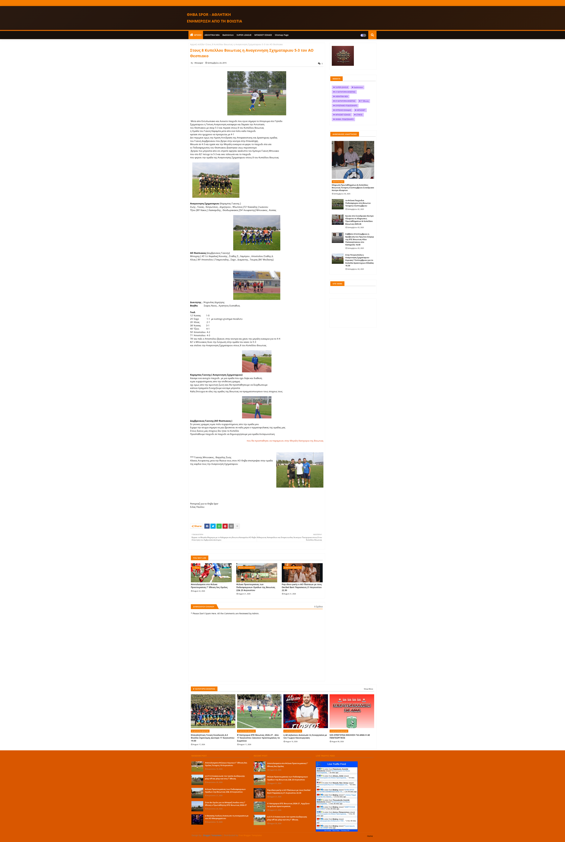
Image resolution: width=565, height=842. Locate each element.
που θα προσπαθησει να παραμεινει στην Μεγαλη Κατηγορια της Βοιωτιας (285, 440)
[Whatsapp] (219, 526)
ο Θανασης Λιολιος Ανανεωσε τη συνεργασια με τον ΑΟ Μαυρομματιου (227, 817)
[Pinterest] (225, 526)
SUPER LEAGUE (244, 35)
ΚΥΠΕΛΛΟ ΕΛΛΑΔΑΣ (343, 110)
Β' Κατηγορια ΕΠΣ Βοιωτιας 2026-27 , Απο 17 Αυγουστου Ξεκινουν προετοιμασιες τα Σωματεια (258, 738)
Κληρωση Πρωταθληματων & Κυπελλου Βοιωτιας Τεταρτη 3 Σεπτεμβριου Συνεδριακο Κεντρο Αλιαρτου (353, 188)
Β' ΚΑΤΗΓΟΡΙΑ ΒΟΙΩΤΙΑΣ (345, 101)
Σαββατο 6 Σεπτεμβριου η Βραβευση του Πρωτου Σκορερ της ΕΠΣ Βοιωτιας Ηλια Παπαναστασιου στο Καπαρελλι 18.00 (359, 239)
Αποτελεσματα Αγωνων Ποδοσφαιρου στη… (333, 785)
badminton (228, 35)
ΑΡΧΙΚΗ (198, 35)
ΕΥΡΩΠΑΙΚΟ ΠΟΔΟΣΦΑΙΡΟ (346, 105)
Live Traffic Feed (337, 764)
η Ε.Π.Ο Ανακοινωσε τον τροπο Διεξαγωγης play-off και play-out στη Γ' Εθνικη (225, 777)
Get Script (327, 830)
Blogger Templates (212, 835)
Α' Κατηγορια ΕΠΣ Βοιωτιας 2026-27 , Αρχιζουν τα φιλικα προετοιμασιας (288, 805)
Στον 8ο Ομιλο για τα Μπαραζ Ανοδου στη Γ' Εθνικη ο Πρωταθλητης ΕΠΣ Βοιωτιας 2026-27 (226, 803)
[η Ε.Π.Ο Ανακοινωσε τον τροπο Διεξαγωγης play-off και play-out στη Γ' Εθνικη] (197, 780)
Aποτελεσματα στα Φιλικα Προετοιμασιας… (332, 778)
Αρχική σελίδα (197, 44)
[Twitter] (213, 526)
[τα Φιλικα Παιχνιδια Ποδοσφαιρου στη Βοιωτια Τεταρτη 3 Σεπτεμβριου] (338, 204)
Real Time (336, 830)
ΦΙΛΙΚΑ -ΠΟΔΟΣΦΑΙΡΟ (344, 119)
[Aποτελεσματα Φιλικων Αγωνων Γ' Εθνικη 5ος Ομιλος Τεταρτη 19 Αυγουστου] (197, 766)
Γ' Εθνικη (365, 101)
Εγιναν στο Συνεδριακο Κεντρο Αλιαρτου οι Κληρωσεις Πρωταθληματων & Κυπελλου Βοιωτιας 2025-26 (359, 220)
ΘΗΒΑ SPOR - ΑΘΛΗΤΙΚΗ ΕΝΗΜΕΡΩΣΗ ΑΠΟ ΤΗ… (336, 790)
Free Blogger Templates (250, 835)
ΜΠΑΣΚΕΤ (361, 110)
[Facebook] (207, 526)
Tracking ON (345, 830)
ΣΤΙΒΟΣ (359, 114)
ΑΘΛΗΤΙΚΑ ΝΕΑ (212, 35)
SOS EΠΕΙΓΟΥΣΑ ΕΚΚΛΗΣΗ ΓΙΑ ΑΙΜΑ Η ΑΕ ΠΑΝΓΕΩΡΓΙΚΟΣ (350, 736)
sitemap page (282, 35)
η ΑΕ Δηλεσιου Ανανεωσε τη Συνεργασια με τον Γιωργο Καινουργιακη (305, 736)
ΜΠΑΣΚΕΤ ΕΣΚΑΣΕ (263, 35)
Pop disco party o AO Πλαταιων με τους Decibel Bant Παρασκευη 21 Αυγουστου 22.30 (302, 587)
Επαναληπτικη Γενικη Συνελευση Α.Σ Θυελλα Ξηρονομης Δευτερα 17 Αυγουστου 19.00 (212, 738)
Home (370, 836)
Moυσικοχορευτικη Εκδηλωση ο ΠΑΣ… (331, 821)
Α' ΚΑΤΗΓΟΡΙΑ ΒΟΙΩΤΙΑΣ (345, 92)
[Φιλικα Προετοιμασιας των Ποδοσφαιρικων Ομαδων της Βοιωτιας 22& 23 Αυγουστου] (197, 793)
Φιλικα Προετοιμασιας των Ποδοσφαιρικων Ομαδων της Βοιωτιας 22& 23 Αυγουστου (255, 587)
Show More (368, 689)
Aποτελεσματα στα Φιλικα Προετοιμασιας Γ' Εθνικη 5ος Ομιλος (209, 586)
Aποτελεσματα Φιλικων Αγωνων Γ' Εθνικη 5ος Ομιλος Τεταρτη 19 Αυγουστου (226, 764)
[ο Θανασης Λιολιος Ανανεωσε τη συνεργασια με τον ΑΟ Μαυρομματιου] (197, 819)
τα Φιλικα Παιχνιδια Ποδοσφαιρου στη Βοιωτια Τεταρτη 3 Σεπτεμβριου (357, 203)
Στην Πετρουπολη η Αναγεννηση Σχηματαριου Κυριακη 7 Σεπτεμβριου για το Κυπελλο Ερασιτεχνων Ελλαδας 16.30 (359, 260)
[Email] (231, 526)
